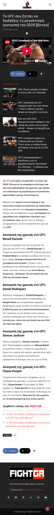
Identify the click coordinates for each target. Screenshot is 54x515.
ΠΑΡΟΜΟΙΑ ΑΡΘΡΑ (11, 84)
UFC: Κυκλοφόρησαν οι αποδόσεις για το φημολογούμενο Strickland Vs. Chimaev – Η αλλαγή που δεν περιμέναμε (33, 163)
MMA (5, 96)
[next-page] (49, 84)
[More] (41, 74)
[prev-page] (45, 84)
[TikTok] (31, 497)
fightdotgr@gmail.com (33, 489)
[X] (38, 497)
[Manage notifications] (47, 509)
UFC (8, 180)
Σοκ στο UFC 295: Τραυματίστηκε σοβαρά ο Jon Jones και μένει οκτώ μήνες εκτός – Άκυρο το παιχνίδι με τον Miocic (34, 125)
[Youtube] (45, 497)
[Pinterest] (23, 497)
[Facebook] (8, 497)
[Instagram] (16, 497)
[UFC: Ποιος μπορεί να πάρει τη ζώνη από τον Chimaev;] (10, 92)
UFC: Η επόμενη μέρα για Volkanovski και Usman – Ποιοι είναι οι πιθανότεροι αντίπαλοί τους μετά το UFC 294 (33, 144)
